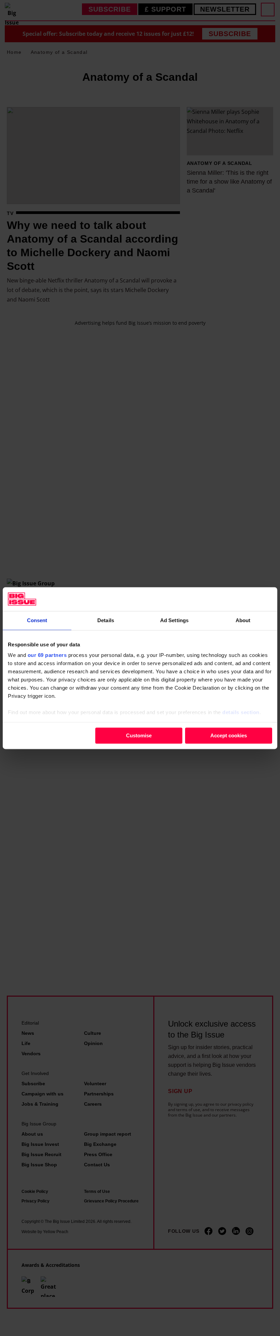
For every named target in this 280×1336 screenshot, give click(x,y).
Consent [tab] (37, 620)
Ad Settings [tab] (174, 620)
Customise (139, 735)
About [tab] (243, 620)
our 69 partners (47, 655)
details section (241, 712)
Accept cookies (228, 735)
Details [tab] (105, 620)
